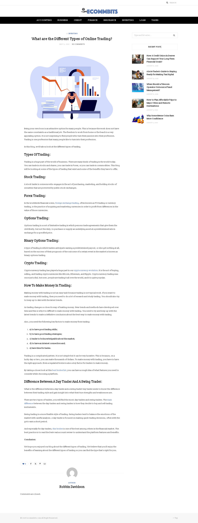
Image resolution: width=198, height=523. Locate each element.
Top (176, 518)
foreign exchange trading (67, 203)
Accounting (44, 20)
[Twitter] (35, 464)
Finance (93, 20)
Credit (78, 20)
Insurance (110, 20)
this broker (58, 429)
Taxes (155, 20)
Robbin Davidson (72, 487)
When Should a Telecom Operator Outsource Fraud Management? (159, 87)
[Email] (45, 464)
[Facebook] (31, 464)
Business (63, 20)
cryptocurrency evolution (86, 270)
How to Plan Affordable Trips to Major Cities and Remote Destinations (162, 103)
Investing (128, 20)
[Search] (167, 3)
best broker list (59, 370)
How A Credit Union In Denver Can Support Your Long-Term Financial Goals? (161, 58)
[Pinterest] (40, 464)
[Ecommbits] (99, 11)
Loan (143, 20)
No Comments (78, 44)
